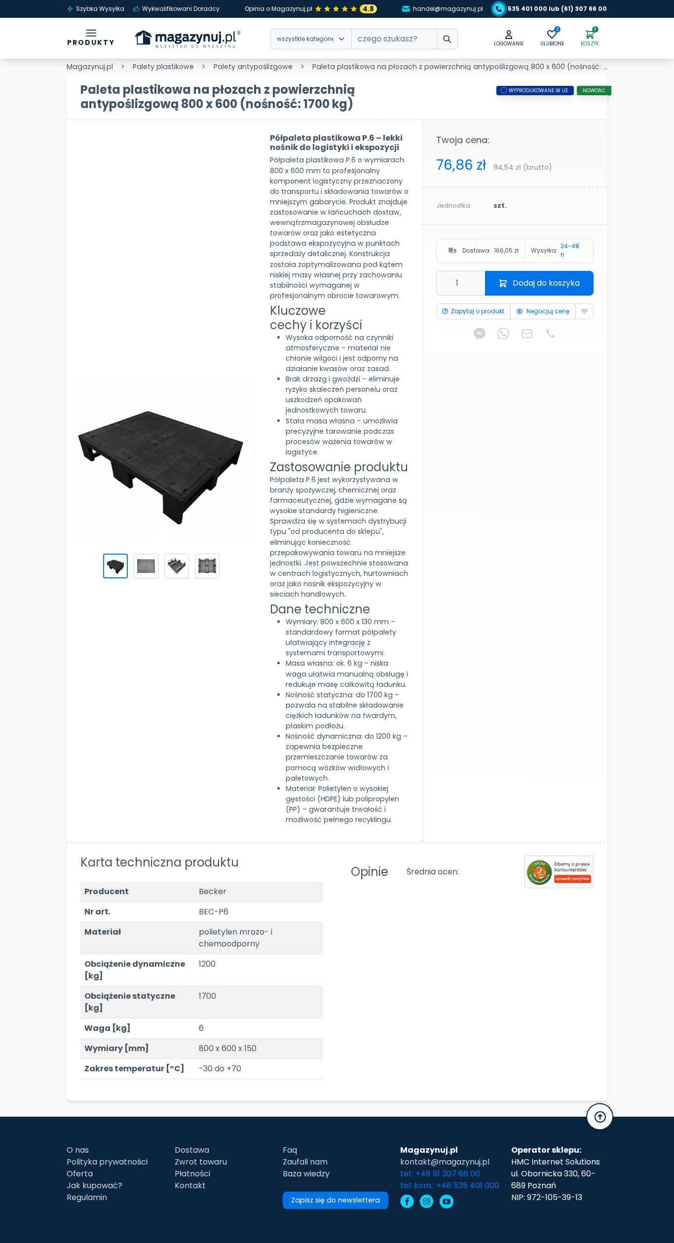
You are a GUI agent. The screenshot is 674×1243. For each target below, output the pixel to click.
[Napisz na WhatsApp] (503, 333)
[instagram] (427, 1203)
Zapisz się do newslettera (335, 1200)
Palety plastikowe (163, 67)
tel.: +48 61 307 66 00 (440, 1173)
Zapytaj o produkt (477, 311)
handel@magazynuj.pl (448, 8)
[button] (509, 39)
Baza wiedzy (306, 1173)
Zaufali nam (305, 1162)
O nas (78, 1150)
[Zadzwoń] (551, 333)
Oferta (80, 1173)
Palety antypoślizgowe (253, 67)
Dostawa (192, 1150)
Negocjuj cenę (547, 311)
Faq (290, 1150)
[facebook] (407, 1203)
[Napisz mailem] (527, 333)
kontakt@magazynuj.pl (444, 1162)
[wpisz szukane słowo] (447, 39)
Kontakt (190, 1185)
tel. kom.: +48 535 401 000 (449, 1185)
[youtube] (446, 1203)
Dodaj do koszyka (546, 283)
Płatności (192, 1173)
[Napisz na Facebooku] (480, 333)
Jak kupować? (94, 1185)
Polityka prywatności (107, 1162)
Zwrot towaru (201, 1162)
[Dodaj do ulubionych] (584, 311)
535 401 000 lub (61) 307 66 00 (557, 8)
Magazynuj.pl (90, 67)
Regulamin (87, 1197)
